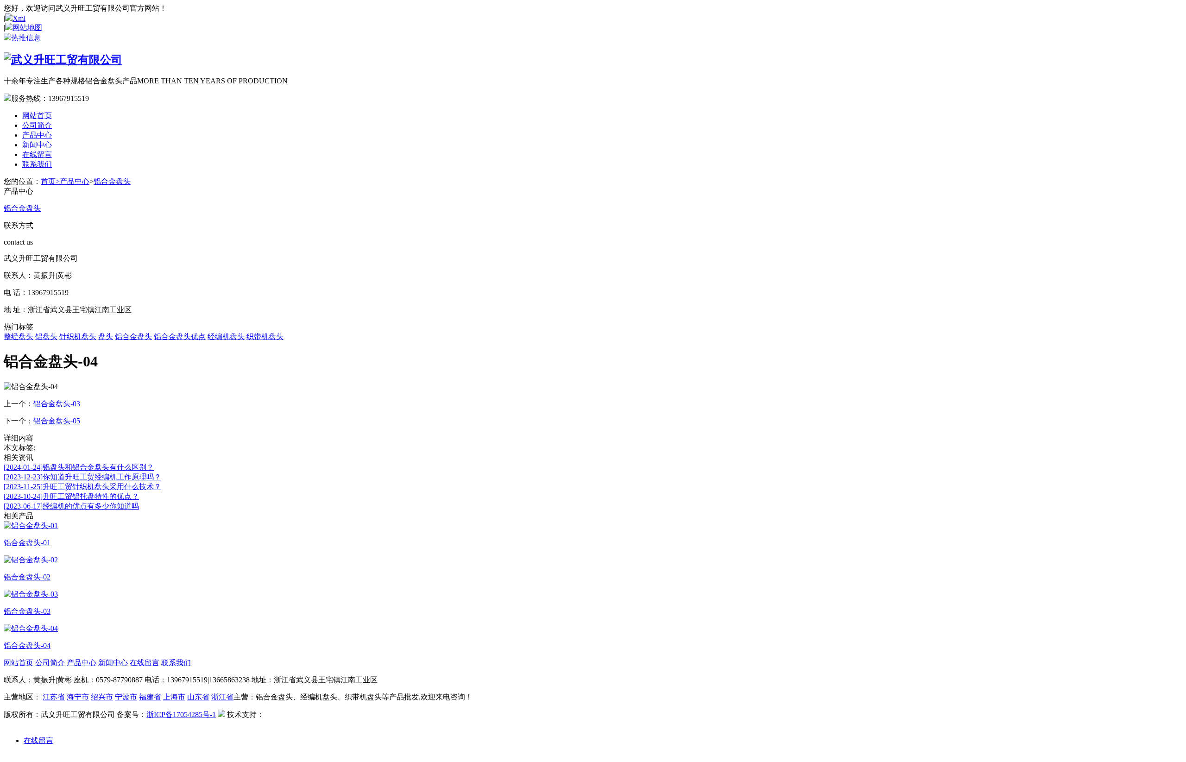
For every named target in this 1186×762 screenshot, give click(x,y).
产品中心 (37, 135)
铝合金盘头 (112, 181)
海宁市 (78, 697)
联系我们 (37, 164)
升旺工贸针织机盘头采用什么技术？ (82, 487)
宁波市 (126, 697)
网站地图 (27, 27)
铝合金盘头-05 (56, 421)
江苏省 (54, 697)
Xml (19, 18)
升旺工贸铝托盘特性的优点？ (71, 496)
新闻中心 (37, 145)
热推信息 (26, 38)
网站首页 (37, 116)
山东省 (198, 697)
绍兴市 (102, 697)
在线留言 (37, 154)
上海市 (174, 697)
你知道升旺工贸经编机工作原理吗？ (82, 477)
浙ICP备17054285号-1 (181, 714)
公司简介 (37, 125)
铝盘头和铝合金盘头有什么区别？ (79, 467)
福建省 (150, 697)
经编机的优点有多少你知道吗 (71, 506)
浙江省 (222, 697)
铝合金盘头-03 (56, 404)
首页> (50, 181)
